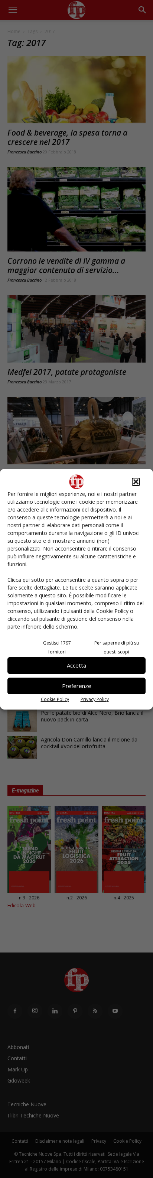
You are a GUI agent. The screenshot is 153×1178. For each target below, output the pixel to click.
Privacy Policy (95, 699)
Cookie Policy (55, 699)
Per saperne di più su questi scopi (116, 647)
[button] (136, 482)
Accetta (76, 665)
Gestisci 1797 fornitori (57, 647)
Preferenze (76, 685)
